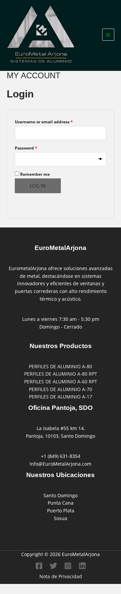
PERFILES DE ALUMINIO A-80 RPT (60, 374)
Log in (38, 185)
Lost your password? (36, 200)
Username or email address (53, 121)
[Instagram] (68, 565)
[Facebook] (39, 565)
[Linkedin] (82, 565)
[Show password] (100, 159)
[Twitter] (53, 565)
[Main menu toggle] (108, 35)
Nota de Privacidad (60, 576)
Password (35, 147)
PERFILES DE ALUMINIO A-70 (60, 389)
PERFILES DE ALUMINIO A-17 (60, 396)
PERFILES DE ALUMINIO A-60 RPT (60, 381)
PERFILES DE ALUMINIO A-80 (60, 366)
